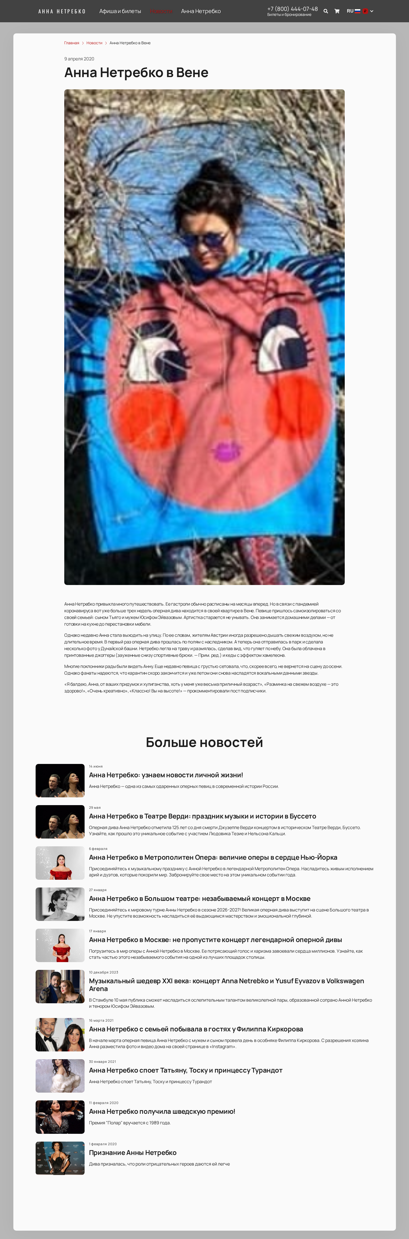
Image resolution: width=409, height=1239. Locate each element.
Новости (161, 11)
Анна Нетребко (62, 11)
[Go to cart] (337, 11)
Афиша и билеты (120, 11)
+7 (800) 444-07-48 (292, 9)
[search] (325, 11)
